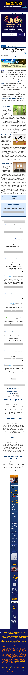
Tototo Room (12, 98)
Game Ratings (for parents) (16, 668)
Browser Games (23, 636)
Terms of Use (13, 667)
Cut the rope (14, 640)
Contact (20, 669)
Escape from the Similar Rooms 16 (6, 162)
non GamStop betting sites (20, 13)
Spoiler (15, 211)
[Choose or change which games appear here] (16, 580)
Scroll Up (10, 388)
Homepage (16, 388)
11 (12, 404)
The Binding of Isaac (11, 641)
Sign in (11, 393)
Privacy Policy (5, 667)
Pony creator (21, 641)
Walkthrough (10, 46)
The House (21, 640)
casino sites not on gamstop (10, 13)
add (14, 584)
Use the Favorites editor (14, 592)
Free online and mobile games (15, 4)
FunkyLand (22, 98)
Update (13, 378)
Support (20, 667)
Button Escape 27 (6, 135)
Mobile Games (6, 637)
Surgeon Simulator (5, 640)
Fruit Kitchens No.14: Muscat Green (6, 106)
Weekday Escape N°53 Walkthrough (12, 196)
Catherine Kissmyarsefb (15, 317)
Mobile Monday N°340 (13, 418)
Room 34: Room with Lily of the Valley (13, 457)
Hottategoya (5, 98)
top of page (19, 391)
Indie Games (14, 637)
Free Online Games (5, 636)
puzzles (3, 91)
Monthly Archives (14, 598)
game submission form (19, 661)
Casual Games (15, 636)
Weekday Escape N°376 (13, 399)
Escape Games (22, 637)
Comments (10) (14, 56)
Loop (13, 437)
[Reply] (22, 234)
